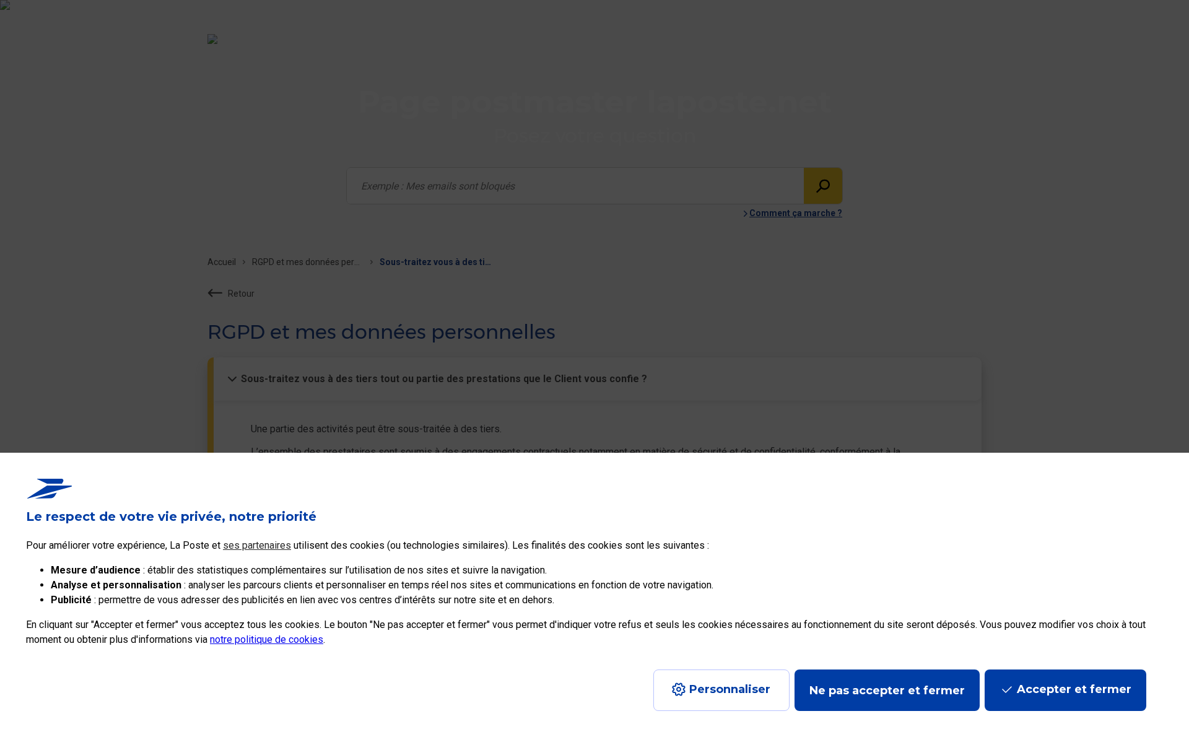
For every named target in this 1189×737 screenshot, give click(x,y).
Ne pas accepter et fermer (887, 690)
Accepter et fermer (1074, 689)
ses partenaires (257, 545)
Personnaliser (729, 689)
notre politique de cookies (266, 639)
